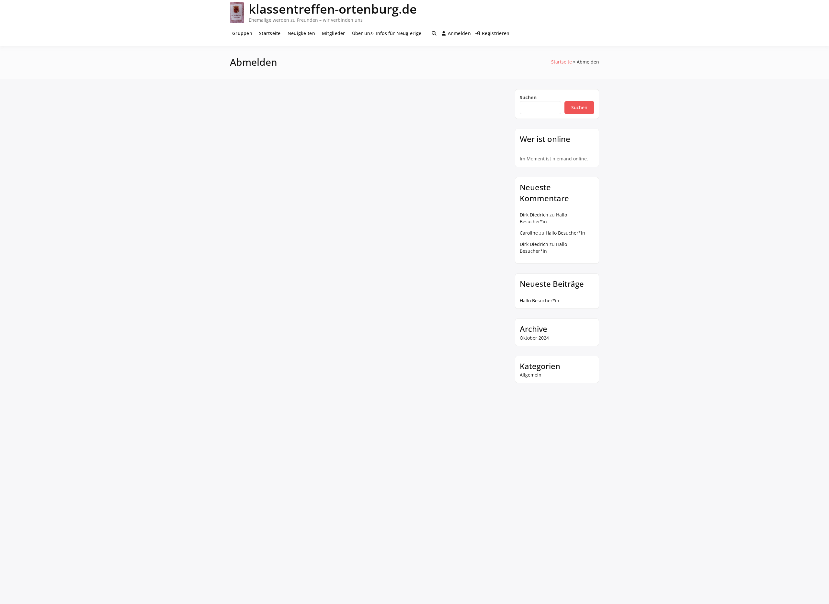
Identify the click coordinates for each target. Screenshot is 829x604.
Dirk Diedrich (534, 215)
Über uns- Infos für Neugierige (386, 33)
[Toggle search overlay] (434, 33)
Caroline (529, 233)
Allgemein (530, 375)
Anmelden (459, 33)
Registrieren (495, 33)
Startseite (270, 33)
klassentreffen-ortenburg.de (333, 8)
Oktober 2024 (534, 338)
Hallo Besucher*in (565, 233)
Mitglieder (333, 33)
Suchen (528, 97)
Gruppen (242, 33)
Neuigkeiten (301, 33)
